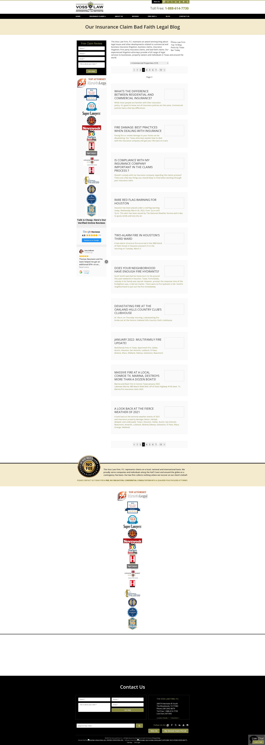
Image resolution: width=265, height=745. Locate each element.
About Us (119, 16)
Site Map (129, 742)
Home (78, 16)
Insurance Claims (97, 16)
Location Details (162, 718)
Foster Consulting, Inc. (115, 740)
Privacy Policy (156, 738)
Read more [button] (84, 267)
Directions (174, 718)
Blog (168, 16)
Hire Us (157, 2)
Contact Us (184, 16)
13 (161, 70)
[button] (76, 261)
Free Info (151, 16)
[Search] (187, 2)
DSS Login (137, 742)
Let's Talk (258, 742)
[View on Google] (81, 251)
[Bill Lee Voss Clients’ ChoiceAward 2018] (133, 513)
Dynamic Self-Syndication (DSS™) (175, 740)
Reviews (135, 16)
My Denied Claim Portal (175, 731)
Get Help (91, 71)
